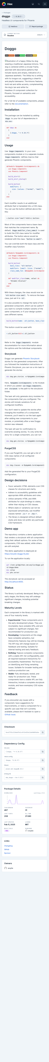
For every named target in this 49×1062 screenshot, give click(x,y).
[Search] (39, 4)
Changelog (8, 846)
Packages (7, 12)
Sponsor (7, 853)
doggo (6, 16)
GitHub (6, 849)
